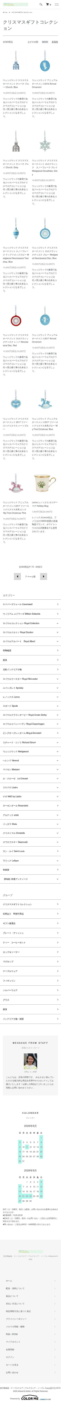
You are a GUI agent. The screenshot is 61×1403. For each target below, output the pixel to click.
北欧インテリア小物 (12, 669)
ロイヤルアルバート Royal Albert (19, 641)
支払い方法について (15, 1303)
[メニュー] (56, 4)
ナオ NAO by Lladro (12, 796)
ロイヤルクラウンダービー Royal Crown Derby (25, 714)
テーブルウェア (10, 971)
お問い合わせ (12, 1372)
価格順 (45, 41)
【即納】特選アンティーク (15, 878)
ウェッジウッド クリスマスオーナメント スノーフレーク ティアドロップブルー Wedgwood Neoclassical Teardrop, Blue (16, 254)
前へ (17, 576)
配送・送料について (15, 1288)
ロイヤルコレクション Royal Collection (21, 623)
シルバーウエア (10, 990)
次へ (43, 576)
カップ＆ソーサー (11, 951)
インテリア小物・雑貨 (13, 1018)
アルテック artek (11, 814)
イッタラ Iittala (10, 823)
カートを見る (12, 1364)
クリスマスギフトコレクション (22, 12)
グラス (6, 999)
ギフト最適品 (9, 923)
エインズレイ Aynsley (13, 687)
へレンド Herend (11, 760)
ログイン (10, 1357)
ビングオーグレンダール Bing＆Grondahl (22, 732)
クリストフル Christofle (14, 832)
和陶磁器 (7, 650)
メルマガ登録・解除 (15, 1326)
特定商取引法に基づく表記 (18, 1311)
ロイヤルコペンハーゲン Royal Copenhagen (23, 723)
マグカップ (8, 961)
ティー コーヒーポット (14, 942)
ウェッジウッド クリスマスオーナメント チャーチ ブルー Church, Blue (16, 84)
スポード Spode (10, 705)
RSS (8, 1334)
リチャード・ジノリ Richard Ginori (19, 742)
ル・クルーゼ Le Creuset (15, 778)
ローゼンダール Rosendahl (15, 805)
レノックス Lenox (11, 696)
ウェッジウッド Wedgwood (16, 751)
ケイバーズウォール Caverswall (17, 604)
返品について (12, 1295)
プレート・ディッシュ (13, 932)
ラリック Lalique (11, 860)
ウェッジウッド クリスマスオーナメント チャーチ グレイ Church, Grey (16, 164)
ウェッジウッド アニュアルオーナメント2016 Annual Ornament (44, 84)
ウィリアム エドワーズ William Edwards (21, 613)
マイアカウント (13, 1341)
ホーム (5, 12)
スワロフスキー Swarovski (15, 841)
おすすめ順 (33, 41)
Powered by (15, 1398)
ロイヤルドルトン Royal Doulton (18, 632)
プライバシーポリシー (16, 1318)
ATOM (15, 1334)
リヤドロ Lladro (10, 787)
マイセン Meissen (11, 769)
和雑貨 (6, 869)
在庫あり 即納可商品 (13, 913)
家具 (5, 659)
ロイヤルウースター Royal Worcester (20, 678)
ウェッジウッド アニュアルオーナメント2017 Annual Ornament (44, 338)
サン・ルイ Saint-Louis (13, 851)
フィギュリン (9, 980)
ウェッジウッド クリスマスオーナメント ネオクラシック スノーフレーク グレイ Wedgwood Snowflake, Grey (44, 167)
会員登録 (10, 1349)
